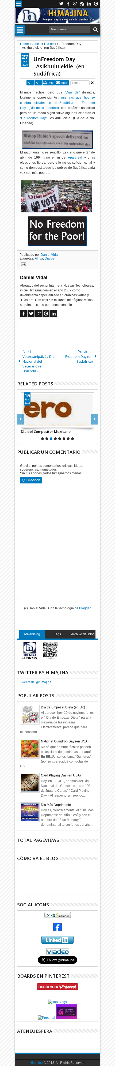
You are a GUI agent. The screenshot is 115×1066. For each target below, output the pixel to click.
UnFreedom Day (33, 118)
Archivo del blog (83, 634)
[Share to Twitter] (31, 423)
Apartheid (75, 157)
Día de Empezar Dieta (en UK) (63, 707)
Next (20, 419)
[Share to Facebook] (25, 423)
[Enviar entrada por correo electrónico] (23, 265)
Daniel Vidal (50, 255)
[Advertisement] (66, 332)
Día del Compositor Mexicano (46, 431)
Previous (94, 419)
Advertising (32, 634)
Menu (19, 4)
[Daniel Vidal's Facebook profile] (57, 930)
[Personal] (46, 1018)
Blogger (84, 608)
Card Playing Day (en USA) (61, 775)
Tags (57, 634)
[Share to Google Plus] (37, 423)
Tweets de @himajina (35, 682)
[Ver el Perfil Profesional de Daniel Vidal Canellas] (57, 954)
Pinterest (96, 4)
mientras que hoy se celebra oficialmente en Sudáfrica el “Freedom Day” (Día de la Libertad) (57, 103)
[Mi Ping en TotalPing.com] (66, 1018)
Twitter (61, 4)
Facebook (68, 4)
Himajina (36, 1063)
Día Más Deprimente (56, 805)
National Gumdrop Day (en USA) (65, 741)
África (39, 258)
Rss (82, 4)
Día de (49, 258)
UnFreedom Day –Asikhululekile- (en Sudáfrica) (59, 66)
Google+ (75, 4)
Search (95, 29)
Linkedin (89, 4)
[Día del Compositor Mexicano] (57, 410)
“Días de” (72, 92)
